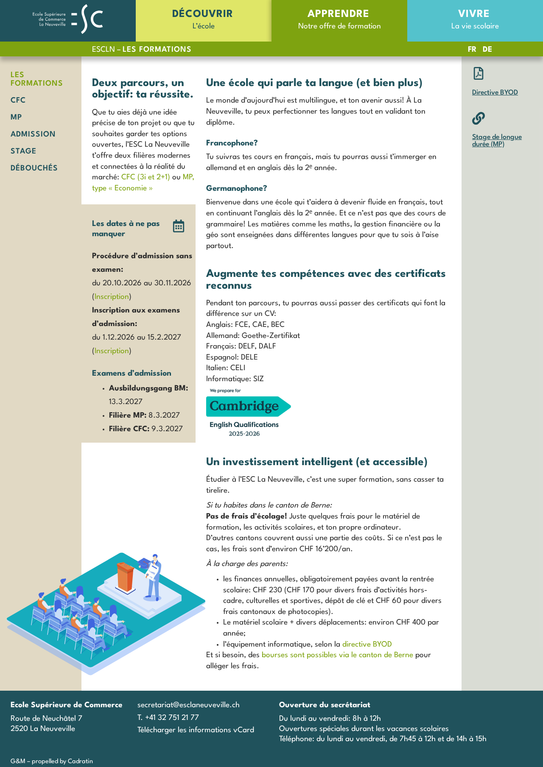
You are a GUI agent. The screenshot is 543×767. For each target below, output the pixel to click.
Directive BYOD (495, 92)
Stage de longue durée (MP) (497, 141)
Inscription (112, 297)
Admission (33, 134)
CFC (18, 100)
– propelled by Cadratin (59, 762)
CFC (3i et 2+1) (145, 177)
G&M (18, 762)
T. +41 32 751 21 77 (168, 718)
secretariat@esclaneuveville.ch (188, 705)
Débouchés (34, 168)
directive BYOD (367, 644)
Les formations (37, 79)
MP (16, 117)
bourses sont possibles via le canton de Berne (336, 655)
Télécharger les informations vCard (195, 730)
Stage (23, 151)
